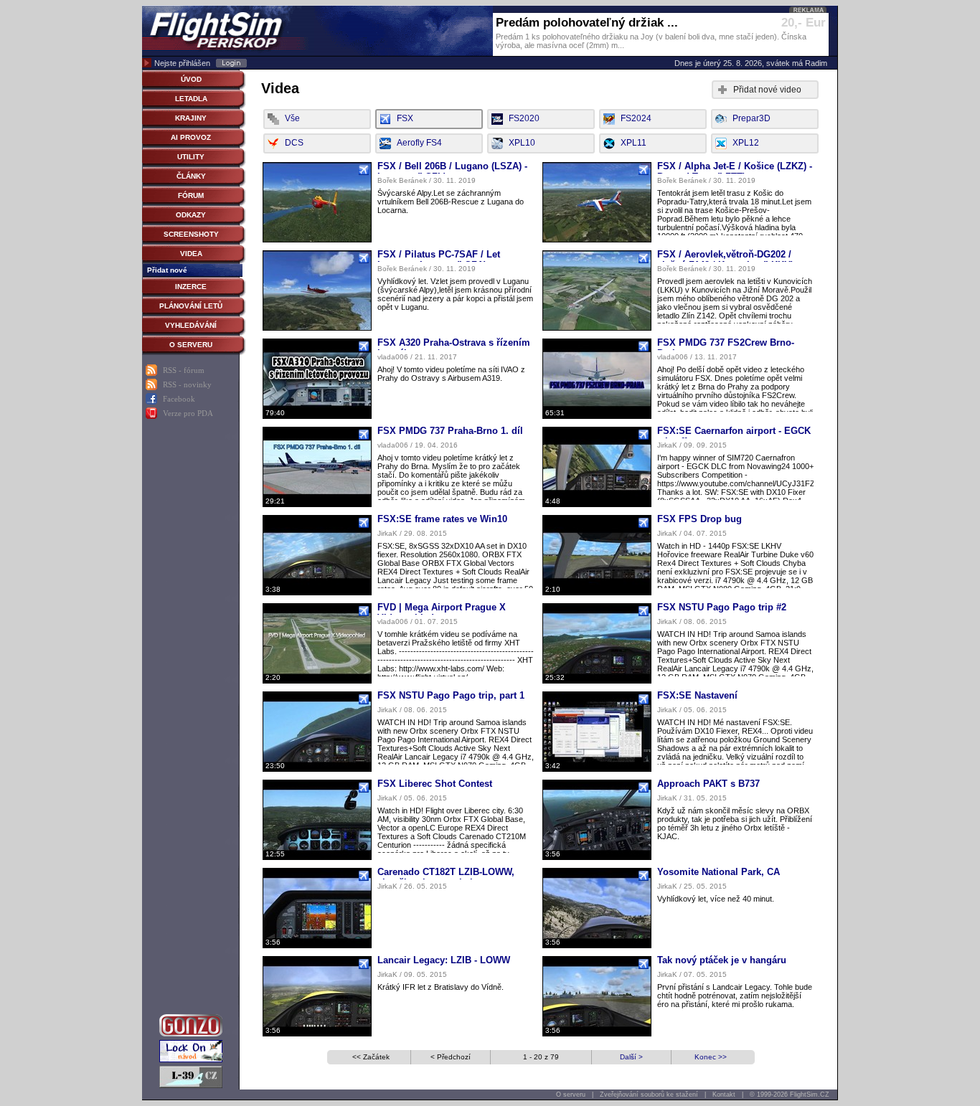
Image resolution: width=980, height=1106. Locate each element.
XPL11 (633, 143)
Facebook (179, 398)
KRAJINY (191, 118)
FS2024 (636, 118)
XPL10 (522, 143)
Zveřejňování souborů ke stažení (649, 1094)
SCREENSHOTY (191, 234)
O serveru (570, 1094)
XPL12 (745, 143)
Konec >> (710, 1057)
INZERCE (191, 286)
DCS (294, 143)
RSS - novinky (187, 384)
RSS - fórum (183, 370)
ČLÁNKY (191, 176)
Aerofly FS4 (419, 143)
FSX (405, 118)
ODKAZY (191, 215)
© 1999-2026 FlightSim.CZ (789, 1094)
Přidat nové (167, 270)
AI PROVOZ (191, 137)
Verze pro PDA (188, 413)
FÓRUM (191, 195)
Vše (292, 118)
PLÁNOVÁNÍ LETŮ (190, 306)
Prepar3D (751, 118)
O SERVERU (190, 345)
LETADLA (191, 99)
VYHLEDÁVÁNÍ (191, 325)
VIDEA (191, 253)
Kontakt (723, 1094)
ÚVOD (191, 79)
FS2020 (524, 118)
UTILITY (190, 157)
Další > (631, 1057)
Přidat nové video (767, 90)
